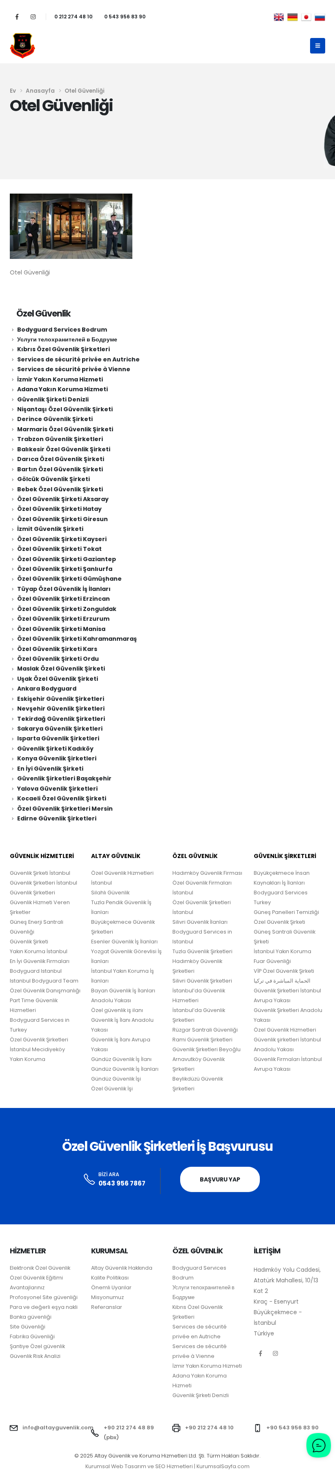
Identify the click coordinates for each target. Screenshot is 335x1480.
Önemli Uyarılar (111, 1287)
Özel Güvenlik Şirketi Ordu (58, 659)
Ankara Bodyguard (46, 688)
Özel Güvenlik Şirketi (279, 921)
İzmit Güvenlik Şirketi (50, 529)
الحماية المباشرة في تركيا (282, 980)
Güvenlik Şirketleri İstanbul (43, 882)
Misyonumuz (107, 1297)
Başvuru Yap (220, 1179)
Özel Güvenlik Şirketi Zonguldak (66, 609)
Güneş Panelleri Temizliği (286, 912)
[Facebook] (17, 16)
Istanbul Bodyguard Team (44, 980)
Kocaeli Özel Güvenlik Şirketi (61, 798)
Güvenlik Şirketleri (32, 892)
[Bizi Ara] (89, 1179)
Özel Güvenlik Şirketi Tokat (59, 549)
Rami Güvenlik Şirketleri (202, 1039)
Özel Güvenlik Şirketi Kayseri (62, 539)
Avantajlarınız (27, 1287)
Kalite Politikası (110, 1277)
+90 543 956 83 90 (292, 1427)
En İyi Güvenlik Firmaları (39, 961)
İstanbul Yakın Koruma (282, 951)
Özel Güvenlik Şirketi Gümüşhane (69, 579)
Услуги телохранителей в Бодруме (67, 339)
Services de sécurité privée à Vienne (73, 369)
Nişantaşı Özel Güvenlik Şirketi (65, 409)
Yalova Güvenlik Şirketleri (57, 789)
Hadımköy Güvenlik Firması (207, 872)
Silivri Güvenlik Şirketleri (202, 980)
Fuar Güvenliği (272, 961)
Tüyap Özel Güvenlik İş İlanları (64, 589)
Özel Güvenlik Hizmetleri (285, 1029)
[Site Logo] (22, 45)
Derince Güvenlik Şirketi (55, 419)
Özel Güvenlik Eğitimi (36, 1277)
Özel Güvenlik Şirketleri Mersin (65, 809)
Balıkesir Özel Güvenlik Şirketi (63, 449)
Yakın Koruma (27, 1059)
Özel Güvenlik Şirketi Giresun (62, 519)
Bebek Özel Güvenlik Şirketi (60, 489)
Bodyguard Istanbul (36, 970)
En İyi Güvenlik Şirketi (50, 769)
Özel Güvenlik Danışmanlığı (45, 990)
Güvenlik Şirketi (29, 941)
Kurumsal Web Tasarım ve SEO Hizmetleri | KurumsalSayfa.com (167, 1466)
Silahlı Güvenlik (110, 892)
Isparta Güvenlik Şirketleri (58, 738)
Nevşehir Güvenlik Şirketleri (61, 708)
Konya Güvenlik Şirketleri (56, 758)
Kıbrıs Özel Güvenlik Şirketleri (63, 349)
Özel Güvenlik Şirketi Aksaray (63, 499)
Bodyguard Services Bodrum (62, 329)
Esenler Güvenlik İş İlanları (124, 941)
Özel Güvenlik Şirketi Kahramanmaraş (77, 639)
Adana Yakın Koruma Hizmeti (62, 389)
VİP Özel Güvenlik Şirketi (284, 970)
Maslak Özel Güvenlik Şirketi (61, 668)
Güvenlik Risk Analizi (35, 1356)
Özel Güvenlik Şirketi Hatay (59, 509)
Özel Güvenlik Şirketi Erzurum (63, 619)
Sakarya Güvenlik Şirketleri (60, 728)
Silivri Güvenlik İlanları (200, 921)
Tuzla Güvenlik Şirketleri (202, 951)
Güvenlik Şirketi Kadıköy (55, 748)
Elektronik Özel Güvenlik (40, 1267)
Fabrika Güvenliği (32, 1336)
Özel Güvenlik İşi (112, 1088)
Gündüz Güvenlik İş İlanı (121, 1059)
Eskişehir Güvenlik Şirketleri (60, 699)
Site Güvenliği (27, 1326)
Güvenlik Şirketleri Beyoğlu (206, 1049)
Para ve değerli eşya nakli (44, 1307)
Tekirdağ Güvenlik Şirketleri (61, 719)
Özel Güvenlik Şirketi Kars (57, 649)
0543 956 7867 (121, 1183)
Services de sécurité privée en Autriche (78, 359)
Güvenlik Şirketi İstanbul (40, 872)
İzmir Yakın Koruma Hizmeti (60, 379)
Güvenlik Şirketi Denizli (53, 399)
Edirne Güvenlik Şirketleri (56, 818)
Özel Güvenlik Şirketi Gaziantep (66, 559)
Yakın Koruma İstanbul (38, 951)
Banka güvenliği (30, 1316)
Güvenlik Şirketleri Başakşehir (64, 778)
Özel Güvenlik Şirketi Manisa (61, 629)
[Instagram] (33, 16)
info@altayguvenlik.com (58, 1427)
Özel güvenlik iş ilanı (117, 1010)
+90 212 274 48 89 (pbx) (129, 1432)
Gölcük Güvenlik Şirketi (53, 479)
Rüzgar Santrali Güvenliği (205, 1029)
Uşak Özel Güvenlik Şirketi (57, 679)
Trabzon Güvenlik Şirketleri (60, 439)
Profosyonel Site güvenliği (44, 1297)
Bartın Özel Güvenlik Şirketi (60, 469)
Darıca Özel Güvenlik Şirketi (60, 459)
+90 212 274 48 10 (209, 1427)
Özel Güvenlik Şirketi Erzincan (63, 599)
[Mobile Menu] (317, 45)
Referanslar (106, 1307)
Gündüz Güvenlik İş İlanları (125, 1068)
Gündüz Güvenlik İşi (116, 1078)
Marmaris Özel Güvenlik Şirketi (65, 429)
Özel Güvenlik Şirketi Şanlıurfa (64, 569)
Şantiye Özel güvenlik (37, 1346)
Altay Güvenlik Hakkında (121, 1267)
